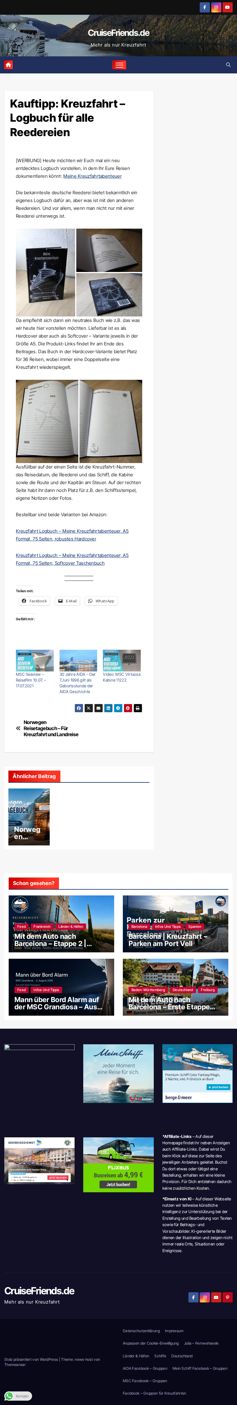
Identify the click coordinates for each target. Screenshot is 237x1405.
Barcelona (139, 926)
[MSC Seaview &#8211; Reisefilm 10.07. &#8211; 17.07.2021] (35, 660)
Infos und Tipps (168, 926)
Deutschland (183, 990)
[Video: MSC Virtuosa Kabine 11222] (122, 660)
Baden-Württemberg (148, 990)
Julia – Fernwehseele (201, 1343)
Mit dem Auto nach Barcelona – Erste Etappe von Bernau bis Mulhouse (170, 1006)
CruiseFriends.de (118, 32)
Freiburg (207, 990)
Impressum (174, 1330)
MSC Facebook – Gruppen (145, 1380)
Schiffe (160, 1356)
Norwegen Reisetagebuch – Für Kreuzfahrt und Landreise (51, 728)
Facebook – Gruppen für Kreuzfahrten (154, 1393)
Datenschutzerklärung (141, 1330)
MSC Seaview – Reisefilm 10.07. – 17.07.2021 (31, 680)
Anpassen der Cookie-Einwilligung (151, 1343)
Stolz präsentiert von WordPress (31, 1359)
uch (101, 563)
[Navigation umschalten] (119, 64)
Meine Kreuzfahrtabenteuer (92, 176)
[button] (228, 65)
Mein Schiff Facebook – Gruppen (200, 1368)
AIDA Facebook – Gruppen (145, 1368)
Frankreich (42, 926)
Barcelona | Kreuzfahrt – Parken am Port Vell (168, 940)
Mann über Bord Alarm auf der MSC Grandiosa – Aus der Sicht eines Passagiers (57, 1006)
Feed (21, 926)
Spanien (194, 926)
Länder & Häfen (70, 926)
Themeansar (15, 1364)
